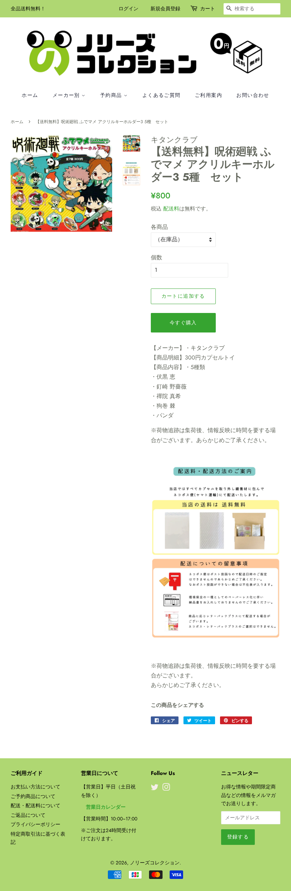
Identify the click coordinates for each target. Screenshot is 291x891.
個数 (156, 257)
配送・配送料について (35, 805)
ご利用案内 (208, 95)
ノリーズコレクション (155, 862)
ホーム (30, 95)
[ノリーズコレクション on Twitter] (155, 788)
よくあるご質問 (161, 95)
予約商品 (112, 95)
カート (207, 8)
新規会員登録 (165, 8)
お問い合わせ (252, 95)
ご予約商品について (33, 796)
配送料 (171, 209)
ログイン (128, 8)
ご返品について (28, 815)
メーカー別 (67, 95)
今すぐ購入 (183, 322)
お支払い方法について (35, 786)
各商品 (159, 227)
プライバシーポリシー (35, 824)
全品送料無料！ (28, 8)
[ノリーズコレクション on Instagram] (166, 788)
